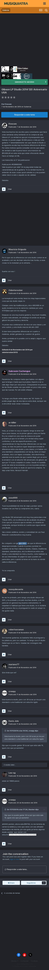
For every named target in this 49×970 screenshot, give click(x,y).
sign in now (14, 859)
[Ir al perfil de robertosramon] (4, 631)
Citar (10, 189)
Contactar (24, 961)
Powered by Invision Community (24, 966)
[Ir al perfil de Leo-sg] (4, 774)
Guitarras (27, 107)
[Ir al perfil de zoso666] (4, 499)
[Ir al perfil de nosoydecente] (4, 591)
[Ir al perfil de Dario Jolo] (4, 722)
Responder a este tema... (17, 869)
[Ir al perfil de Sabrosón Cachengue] (4, 372)
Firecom (8, 104)
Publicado (22, 127)
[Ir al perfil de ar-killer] (4, 424)
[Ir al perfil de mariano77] (4, 666)
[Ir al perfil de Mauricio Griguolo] (4, 251)
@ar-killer (22, 543)
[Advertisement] (24, 39)
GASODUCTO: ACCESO (24, 82)
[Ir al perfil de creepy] (4, 693)
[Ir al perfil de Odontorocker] (4, 291)
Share (11, 883)
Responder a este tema (24, 115)
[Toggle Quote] (6, 731)
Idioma (14, 961)
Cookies (34, 961)
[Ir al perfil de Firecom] (4, 125)
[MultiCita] (4, 189)
